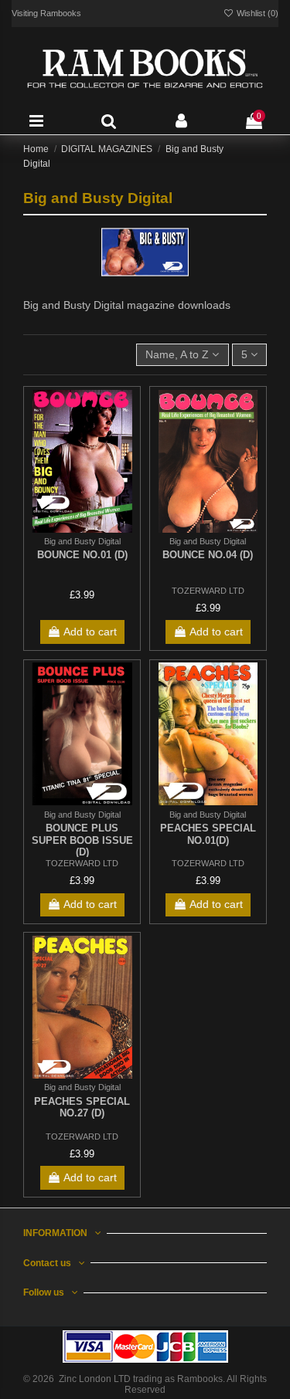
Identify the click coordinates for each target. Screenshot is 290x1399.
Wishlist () (256, 13)
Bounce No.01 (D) (82, 555)
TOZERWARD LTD (208, 590)
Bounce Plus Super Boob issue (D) (82, 840)
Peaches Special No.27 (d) (82, 1108)
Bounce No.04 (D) (207, 555)
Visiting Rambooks (46, 13)
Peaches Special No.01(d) (208, 834)
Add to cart (90, 631)
